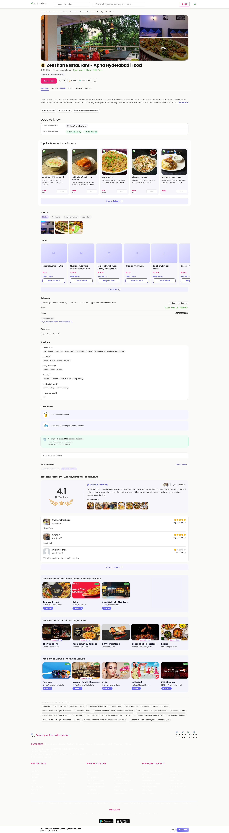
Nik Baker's (146, 777)
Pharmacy (118, 744)
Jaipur (33, 780)
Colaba (117, 787)
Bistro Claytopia (176, 771)
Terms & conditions (53, 455)
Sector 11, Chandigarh (95, 784)
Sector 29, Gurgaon (122, 774)
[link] (55, 171)
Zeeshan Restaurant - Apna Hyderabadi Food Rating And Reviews (161, 715)
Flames (173, 777)
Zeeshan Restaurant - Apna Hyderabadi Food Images (149, 720)
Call (172, 830)
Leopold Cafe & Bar (178, 787)
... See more (182, 102)
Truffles (145, 771)
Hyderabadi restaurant (50, 334)
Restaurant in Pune (77, 706)
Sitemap (117, 803)
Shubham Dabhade (61, 520)
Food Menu (56, 217)
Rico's (172, 790)
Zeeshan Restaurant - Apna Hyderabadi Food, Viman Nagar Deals (66, 711)
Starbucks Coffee (149, 787)
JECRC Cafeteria (176, 784)
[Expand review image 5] (121, 505)
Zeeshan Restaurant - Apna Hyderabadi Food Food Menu (105, 720)
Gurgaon (62, 771)
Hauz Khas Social (176, 793)
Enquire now (54, 280)
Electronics (99, 744)
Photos (45, 217)
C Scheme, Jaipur (121, 784)
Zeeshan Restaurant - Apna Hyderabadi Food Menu (61, 720)
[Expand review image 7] (137, 505)
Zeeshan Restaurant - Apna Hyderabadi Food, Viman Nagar (147, 706)
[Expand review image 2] (98, 505)
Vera (168, 803)
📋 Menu (72, 80)
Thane (61, 787)
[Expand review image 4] (113, 505)
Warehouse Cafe (177, 780)
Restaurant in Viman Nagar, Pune (54, 706)
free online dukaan (59, 735)
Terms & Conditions (104, 803)
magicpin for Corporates (154, 803)
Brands (140, 803)
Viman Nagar (63, 12)
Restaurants (51, 744)
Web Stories (186, 803)
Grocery (80, 744)
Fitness (89, 744)
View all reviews (113, 567)
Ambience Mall (120, 777)
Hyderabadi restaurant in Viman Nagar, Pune (104, 706)
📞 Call (62, 80)
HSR (88, 774)
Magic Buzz (86, 217)
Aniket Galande (59, 549)
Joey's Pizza (147, 790)
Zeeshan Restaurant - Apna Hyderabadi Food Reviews (62, 715)
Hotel (109, 744)
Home (43, 12)
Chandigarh (63, 774)
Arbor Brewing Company (152, 774)
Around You (62, 803)
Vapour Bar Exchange (151, 784)
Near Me (77, 803)
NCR (60, 780)
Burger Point (175, 774)
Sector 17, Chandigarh (123, 780)
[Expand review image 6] (129, 505)
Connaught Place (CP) (123, 790)
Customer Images (71, 217)
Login (184, 4)
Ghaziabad (35, 777)
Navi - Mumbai (37, 787)
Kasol (33, 793)
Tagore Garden (120, 793)
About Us (52, 803)
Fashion (70, 744)
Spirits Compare (89, 803)
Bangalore (35, 774)
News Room (42, 803)
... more (45, 185)
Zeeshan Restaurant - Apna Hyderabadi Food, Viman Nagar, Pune (161, 711)
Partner (132, 803)
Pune (54, 12)
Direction (184, 303)
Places (125, 803)
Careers (177, 803)
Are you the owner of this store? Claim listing (57, 322)
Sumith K (56, 535)
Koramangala (92, 771)
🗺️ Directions (84, 80)
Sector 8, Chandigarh (95, 780)
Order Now (49, 81)
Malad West (91, 790)
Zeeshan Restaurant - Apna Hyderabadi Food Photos (113, 711)
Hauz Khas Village (94, 793)
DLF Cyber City (93, 777)
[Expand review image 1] (90, 505)
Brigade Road (119, 771)
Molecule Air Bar (148, 780)
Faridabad (62, 777)
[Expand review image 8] (144, 505)
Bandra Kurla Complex (96, 787)
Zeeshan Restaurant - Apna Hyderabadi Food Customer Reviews (109, 715)
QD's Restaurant (149, 793)
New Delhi (35, 771)
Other (128, 744)
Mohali (33, 784)
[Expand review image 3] (106, 505)
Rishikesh (34, 790)
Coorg (60, 790)
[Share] (95, 80)
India (49, 12)
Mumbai (61, 784)
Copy (174, 303)
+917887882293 (181, 313)
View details (47, 276)
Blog (70, 803)
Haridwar (61, 793)
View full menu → (181, 465)
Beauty (62, 744)
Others (155, 813)
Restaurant (74, 12)
